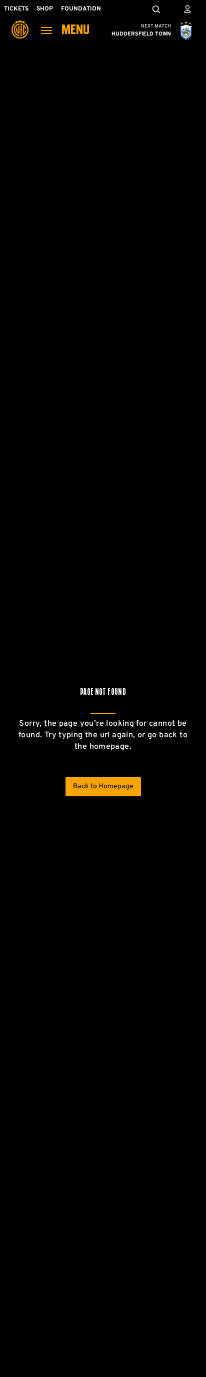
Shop (44, 9)
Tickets (16, 9)
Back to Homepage (103, 786)
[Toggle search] (156, 9)
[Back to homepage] (20, 23)
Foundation (81, 9)
